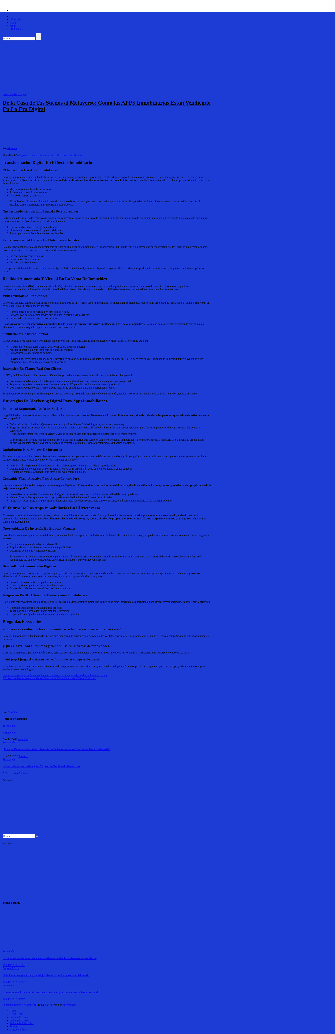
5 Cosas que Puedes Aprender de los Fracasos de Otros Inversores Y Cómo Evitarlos (49, 678)
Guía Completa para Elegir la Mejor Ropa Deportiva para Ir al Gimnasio (46, 975)
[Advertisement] (167, 66)
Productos (15, 28)
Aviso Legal (16, 1013)
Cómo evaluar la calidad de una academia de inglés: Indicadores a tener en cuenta (51, 992)
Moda (13, 25)
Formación (8, 951)
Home (13, 1010)
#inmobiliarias (47, 155)
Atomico (12, 148)
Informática (16, 19)
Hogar (13, 22)
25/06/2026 (9, 945)
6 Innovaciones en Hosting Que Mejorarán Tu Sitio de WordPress (41, 766)
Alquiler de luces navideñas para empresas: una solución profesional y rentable (11, 927)
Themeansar (69, 1004)
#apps (21, 155)
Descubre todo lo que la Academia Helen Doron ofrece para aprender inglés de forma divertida (55, 675)
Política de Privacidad (22, 1023)
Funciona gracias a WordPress (19, 1004)
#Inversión (62, 155)
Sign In (14, 1026)
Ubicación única (19, 1029)
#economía (32, 155)
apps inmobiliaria (25, 456)
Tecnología (20, 94)
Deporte (7, 968)
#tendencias (76, 155)
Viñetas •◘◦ (9, 732)
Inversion (8, 94)
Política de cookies (20, 1017)
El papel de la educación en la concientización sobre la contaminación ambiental (49, 958)
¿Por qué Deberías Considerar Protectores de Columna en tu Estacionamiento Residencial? (56, 749)
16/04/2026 (9, 965)
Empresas (8, 909)
